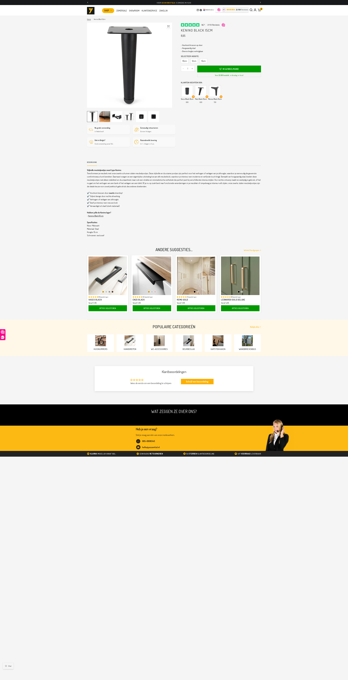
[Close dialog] (218, 313)
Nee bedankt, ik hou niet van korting (150, 368)
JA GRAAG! (150, 359)
